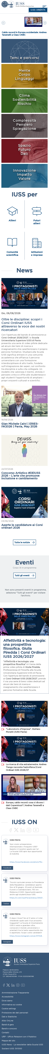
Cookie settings (9, 1009)
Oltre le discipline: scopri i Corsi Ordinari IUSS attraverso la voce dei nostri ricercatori (23, 324)
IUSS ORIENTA (38, 10)
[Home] (21, 2)
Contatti (5, 1033)
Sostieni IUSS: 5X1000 (12, 1049)
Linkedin (13, 985)
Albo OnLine (7, 1021)
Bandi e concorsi (9, 1029)
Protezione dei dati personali (15, 1013)
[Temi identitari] (4, 2)
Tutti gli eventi (22, 575)
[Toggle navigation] (44, 6)
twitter (8, 985)
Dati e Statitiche (9, 1017)
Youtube (23, 985)
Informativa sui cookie (12, 1005)
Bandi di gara (8, 1025)
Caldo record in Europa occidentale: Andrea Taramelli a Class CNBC (24, 33)
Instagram (18, 985)
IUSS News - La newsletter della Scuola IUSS (22, 1045)
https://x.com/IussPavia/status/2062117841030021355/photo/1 (27, 898)
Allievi (12, 220)
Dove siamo (7, 1001)
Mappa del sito (8, 1041)
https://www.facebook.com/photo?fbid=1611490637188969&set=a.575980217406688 (27, 862)
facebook (5, 985)
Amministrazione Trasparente (15, 993)
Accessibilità (7, 997)
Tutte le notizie (22, 542)
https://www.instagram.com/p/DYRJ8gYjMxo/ (27, 936)
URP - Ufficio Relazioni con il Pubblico (19, 1037)
